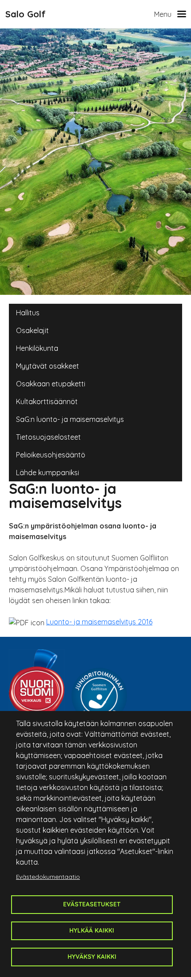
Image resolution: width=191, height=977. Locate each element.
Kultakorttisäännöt (47, 401)
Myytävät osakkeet (47, 365)
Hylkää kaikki (91, 930)
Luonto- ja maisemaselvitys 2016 (99, 621)
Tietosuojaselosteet (48, 437)
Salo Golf (25, 14)
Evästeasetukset (91, 904)
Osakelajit (32, 330)
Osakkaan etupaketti (50, 383)
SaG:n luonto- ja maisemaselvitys (70, 419)
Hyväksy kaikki (92, 956)
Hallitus (28, 312)
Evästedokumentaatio (48, 876)
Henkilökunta (37, 348)
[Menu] (178, 14)
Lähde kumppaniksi (47, 472)
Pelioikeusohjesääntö (50, 454)
